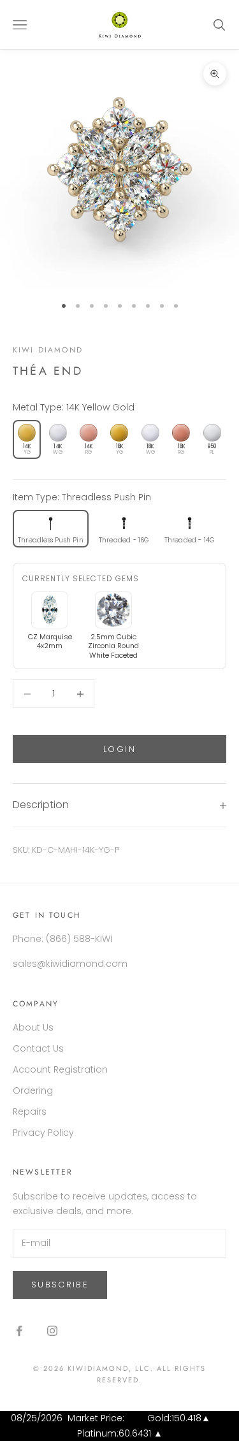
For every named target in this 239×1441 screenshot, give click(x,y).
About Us (33, 1027)
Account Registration (60, 1069)
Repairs (30, 1111)
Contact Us (38, 1048)
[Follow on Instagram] (52, 1330)
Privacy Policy (43, 1132)
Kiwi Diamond (48, 350)
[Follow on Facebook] (19, 1330)
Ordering (33, 1090)
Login (119, 749)
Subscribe (60, 1284)
